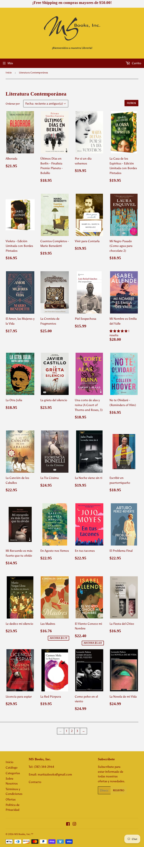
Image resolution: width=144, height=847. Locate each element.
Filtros (131, 103)
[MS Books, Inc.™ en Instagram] (74, 824)
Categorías (13, 773)
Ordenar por (13, 103)
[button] (119, 331)
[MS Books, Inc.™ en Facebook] (68, 824)
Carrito (136, 63)
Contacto (35, 782)
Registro (118, 790)
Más (10, 63)
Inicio (9, 72)
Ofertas (11, 799)
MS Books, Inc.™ (23, 834)
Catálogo (11, 767)
